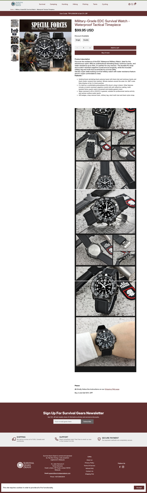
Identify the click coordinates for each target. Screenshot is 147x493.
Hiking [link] (75, 4)
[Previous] (14, 21)
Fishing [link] (85, 4)
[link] (17, 6)
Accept (139, 488)
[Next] (14, 59)
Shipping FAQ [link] (89, 474)
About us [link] (89, 460)
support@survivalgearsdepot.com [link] (59, 473)
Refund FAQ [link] (89, 468)
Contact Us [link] (89, 471)
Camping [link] (53, 4)
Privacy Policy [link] (89, 463)
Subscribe (87, 421)
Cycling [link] (105, 4)
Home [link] (12, 9)
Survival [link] (42, 4)
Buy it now (106, 53)
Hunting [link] (65, 4)
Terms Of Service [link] (89, 465)
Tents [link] (95, 4)
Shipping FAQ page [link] (112, 389)
